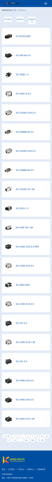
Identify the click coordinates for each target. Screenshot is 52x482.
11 (10, 440)
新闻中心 (31, 469)
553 (32, 440)
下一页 (40, 440)
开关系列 (7, 19)
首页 (14, 10)
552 (26, 440)
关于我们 (11, 469)
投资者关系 (41, 469)
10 (47, 436)
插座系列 (20, 19)
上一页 (6, 436)
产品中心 (21, 10)
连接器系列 (32, 20)
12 (15, 440)
